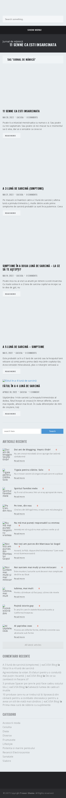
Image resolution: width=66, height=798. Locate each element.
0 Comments (32, 117)
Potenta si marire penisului (19, 748)
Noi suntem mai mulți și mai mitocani (35, 567)
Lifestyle (8, 744)
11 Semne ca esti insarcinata (21, 111)
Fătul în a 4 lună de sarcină (21, 386)
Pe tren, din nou (23, 505)
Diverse (7, 735)
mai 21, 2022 (8, 194)
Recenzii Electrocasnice (16, 752)
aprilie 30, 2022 (10, 392)
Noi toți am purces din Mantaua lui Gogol (37, 543)
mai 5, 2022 (8, 352)
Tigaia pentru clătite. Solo (28, 469)
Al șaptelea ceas (23, 625)
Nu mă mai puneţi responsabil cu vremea (36, 522)
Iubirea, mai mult (23, 588)
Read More (10, 136)
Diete (6, 731)
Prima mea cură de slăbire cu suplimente (26, 705)
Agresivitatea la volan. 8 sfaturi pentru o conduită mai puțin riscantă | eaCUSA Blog (32, 674)
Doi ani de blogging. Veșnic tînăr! (32, 449)
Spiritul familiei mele (25, 488)
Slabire (7, 761)
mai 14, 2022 (8, 275)
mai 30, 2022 (8, 117)
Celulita (7, 727)
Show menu (33, 29)
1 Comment (34, 392)
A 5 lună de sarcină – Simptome (23, 347)
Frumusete (9, 739)
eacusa (20, 117)
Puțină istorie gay (24, 605)
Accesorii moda (11, 723)
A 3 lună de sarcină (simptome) (23, 188)
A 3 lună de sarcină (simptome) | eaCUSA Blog (30, 664)
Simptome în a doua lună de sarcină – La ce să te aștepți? (31, 267)
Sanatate (8, 756)
